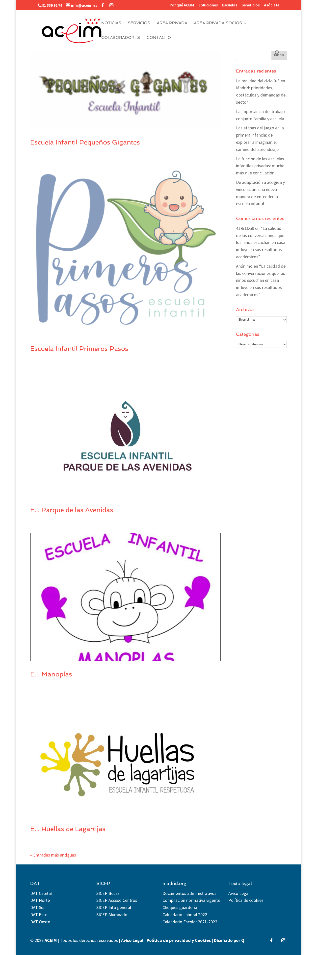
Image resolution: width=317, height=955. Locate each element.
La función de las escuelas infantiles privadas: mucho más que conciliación (260, 166)
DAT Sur (37, 907)
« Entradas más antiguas (53, 855)
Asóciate (271, 5)
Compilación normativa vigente (191, 900)
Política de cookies (246, 900)
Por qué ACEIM (182, 5)
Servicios (139, 23)
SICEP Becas (108, 893)
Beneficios (250, 5)
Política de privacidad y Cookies (179, 940)
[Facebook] (103, 5)
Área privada (172, 23)
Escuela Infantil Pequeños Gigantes (85, 142)
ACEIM (51, 940)
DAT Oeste (40, 922)
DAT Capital (41, 893)
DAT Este (38, 914)
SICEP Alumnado (111, 914)
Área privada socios (218, 23)
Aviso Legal (238, 893)
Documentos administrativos (189, 893)
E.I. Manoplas (51, 674)
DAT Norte (40, 900)
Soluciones (208, 5)
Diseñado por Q (229, 940)
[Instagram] (111, 5)
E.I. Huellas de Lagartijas (68, 829)
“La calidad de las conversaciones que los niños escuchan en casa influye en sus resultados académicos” (260, 242)
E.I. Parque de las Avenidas (71, 510)
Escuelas (229, 5)
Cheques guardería (179, 907)
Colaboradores (120, 38)
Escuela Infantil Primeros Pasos (79, 348)
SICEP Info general (113, 907)
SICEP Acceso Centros (116, 900)
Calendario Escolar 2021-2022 (189, 922)
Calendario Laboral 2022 (184, 914)
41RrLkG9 (245, 228)
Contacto (159, 38)
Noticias (111, 23)
